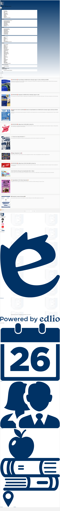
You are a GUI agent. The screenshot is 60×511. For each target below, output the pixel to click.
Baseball (5, 45)
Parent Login (3, 74)
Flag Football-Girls (6, 50)
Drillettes (5, 61)
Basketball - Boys (6, 46)
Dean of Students (6, 11)
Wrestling (5, 58)
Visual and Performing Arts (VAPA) (8, 41)
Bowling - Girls (5, 48)
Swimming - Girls (6, 57)
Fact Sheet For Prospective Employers (8, 20)
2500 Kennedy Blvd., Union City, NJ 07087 (16, 314)
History (4, 40)
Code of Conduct (6, 24)
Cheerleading (5, 60)
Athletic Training (5, 62)
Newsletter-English (6, 33)
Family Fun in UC (6, 32)
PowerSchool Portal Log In (7, 29)
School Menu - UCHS (6, 31)
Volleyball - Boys (6, 59)
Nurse (4, 12)
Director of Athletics (6, 44)
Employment (3, 230)
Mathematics (5, 38)
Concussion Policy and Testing (7, 63)
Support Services (5, 13)
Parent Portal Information (6, 28)
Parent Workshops (6, 30)
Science (4, 39)
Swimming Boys (5, 56)
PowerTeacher (3, 75)
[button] (3, 9)
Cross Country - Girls (6, 49)
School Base (5, 15)
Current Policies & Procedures (7, 17)
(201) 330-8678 (24, 314)
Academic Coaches (6, 14)
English (4, 37)
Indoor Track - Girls (6, 52)
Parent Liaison (5, 16)
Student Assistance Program (7, 22)
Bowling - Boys (5, 47)
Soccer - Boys (5, 54)
